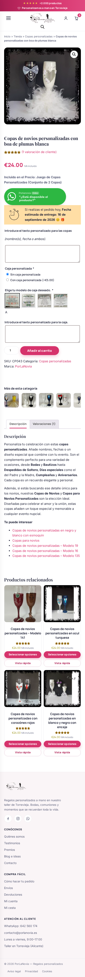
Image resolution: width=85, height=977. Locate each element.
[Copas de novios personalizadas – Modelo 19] (28, 400)
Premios (9, 849)
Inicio (7, 36)
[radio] (12, 301)
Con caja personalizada (32, 280)
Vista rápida (23, 663)
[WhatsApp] (28, 818)
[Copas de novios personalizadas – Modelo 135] (63, 400)
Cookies (47, 971)
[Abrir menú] (8, 18)
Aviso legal (14, 971)
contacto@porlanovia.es (20, 932)
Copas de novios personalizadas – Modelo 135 (46, 556)
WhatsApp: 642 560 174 (20, 926)
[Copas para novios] (11, 400)
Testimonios (12, 843)
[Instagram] (18, 818)
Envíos (8, 888)
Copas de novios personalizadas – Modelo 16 (45, 551)
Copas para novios (25, 540)
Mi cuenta (11, 901)
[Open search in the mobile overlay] (42, 27)
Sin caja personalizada (25, 274)
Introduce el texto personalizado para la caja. (36, 322)
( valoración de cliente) (39, 152)
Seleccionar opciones (23, 654)
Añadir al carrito (39, 350)
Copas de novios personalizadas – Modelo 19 (45, 546)
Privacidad (31, 971)
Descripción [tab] (18, 424)
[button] (74, 54)
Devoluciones (13, 894)
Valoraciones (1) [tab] (44, 424)
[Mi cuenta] (65, 18)
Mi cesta (10, 907)
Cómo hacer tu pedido (19, 881)
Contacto (10, 863)
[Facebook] (8, 818)
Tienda (18, 36)
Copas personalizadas (39, 36)
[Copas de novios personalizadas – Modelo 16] (46, 400)
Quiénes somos (14, 836)
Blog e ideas (12, 856)
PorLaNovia (23, 366)
